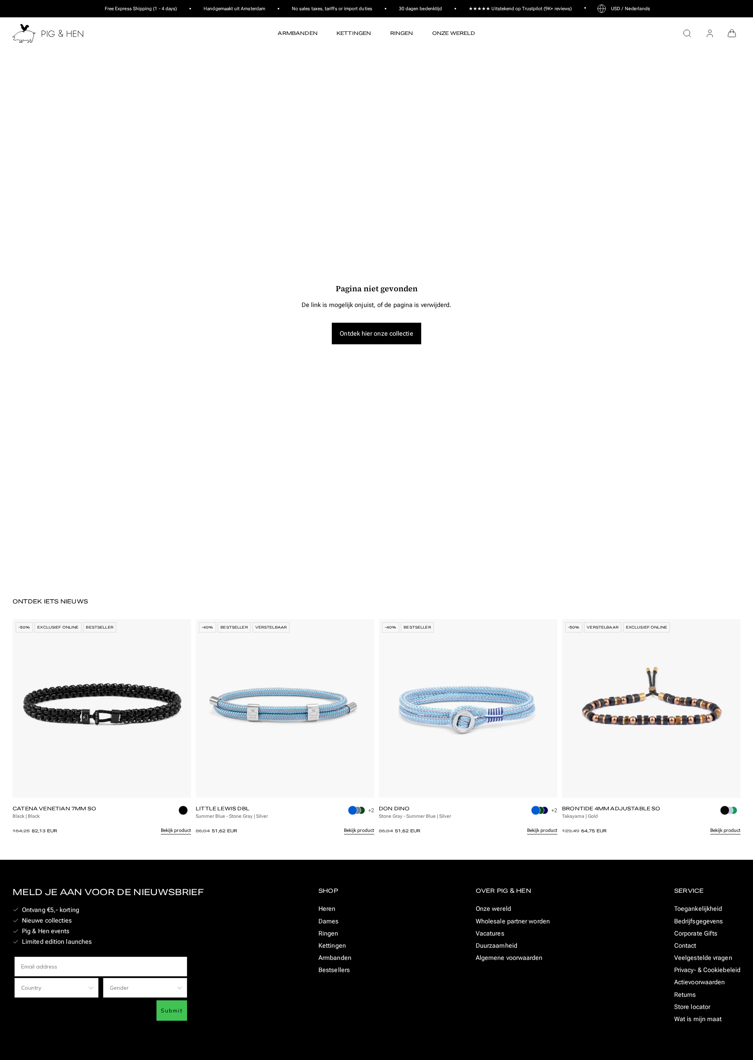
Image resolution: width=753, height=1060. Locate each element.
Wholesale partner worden (513, 921)
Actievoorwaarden (699, 982)
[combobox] (54, 987)
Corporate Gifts (695, 933)
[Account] (709, 33)
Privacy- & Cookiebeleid (707, 970)
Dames (328, 921)
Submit (172, 1010)
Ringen (328, 933)
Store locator (692, 1007)
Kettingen (332, 945)
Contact (685, 945)
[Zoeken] (687, 33)
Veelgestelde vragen (703, 957)
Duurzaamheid (496, 945)
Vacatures (490, 933)
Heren (326, 908)
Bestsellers (334, 970)
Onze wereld (493, 908)
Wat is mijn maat (698, 1019)
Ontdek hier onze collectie (376, 333)
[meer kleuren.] (184, 813)
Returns (685, 994)
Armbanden (334, 957)
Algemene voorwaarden (509, 957)
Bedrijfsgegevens (698, 921)
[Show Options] (91, 987)
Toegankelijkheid (698, 908)
